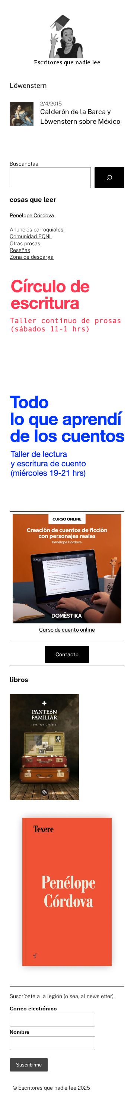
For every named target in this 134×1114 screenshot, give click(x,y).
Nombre (19, 1032)
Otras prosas (25, 243)
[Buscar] (109, 177)
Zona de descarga (32, 257)
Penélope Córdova (32, 215)
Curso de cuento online (67, 630)
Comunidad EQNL (31, 236)
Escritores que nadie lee (67, 62)
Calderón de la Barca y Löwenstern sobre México (80, 116)
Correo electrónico (33, 1009)
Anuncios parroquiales (36, 230)
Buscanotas (24, 164)
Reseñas (20, 250)
